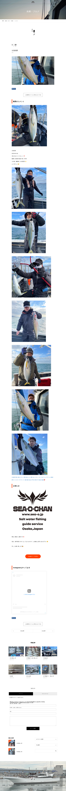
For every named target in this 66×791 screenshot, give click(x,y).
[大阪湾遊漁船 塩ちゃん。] (33, 2)
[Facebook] (34, 779)
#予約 (32, 479)
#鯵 (25, 479)
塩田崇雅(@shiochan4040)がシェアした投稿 (29, 611)
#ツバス (23, 479)
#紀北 (30, 479)
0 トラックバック (45, 693)
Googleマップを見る (33, 556)
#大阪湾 (13, 477)
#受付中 (36, 479)
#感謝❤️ (43, 479)
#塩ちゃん (28, 477)
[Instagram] (31, 779)
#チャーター (38, 477)
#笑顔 (39, 479)
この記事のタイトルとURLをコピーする (33, 94)
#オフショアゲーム (46, 477)
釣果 (12, 52)
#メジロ (15, 479)
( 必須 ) (15, 703)
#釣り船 (17, 477)
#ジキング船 (22, 477)
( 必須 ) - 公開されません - (16, 707)
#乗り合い (33, 477)
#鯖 (27, 479)
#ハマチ (19, 479)
